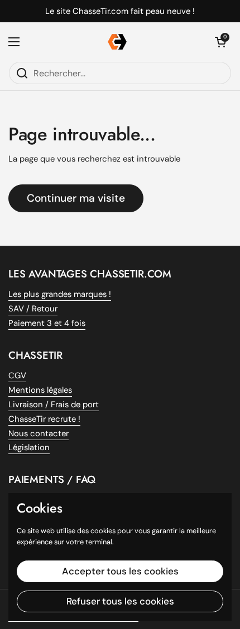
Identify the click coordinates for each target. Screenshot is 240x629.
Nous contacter (38, 433)
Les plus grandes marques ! (59, 294)
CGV (17, 375)
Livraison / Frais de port (53, 404)
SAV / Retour (32, 308)
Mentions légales (40, 390)
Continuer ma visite (76, 198)
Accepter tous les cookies (120, 571)
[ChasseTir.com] (117, 42)
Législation (29, 447)
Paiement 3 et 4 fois (46, 323)
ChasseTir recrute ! (44, 419)
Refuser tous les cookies (120, 601)
